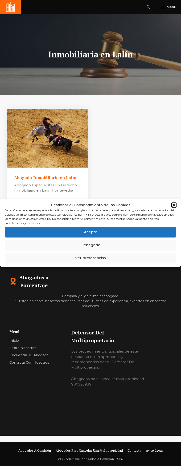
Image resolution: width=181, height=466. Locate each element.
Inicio (14, 340)
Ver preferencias (90, 258)
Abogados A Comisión (34, 450)
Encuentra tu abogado (29, 355)
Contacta (134, 450)
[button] (174, 205)
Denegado (90, 245)
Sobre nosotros (22, 348)
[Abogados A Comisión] (10, 7)
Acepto (90, 232)
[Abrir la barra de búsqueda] (148, 7)
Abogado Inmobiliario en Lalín (46, 177)
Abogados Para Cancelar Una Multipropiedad (89, 450)
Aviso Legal (154, 450)
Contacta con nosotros (29, 362)
